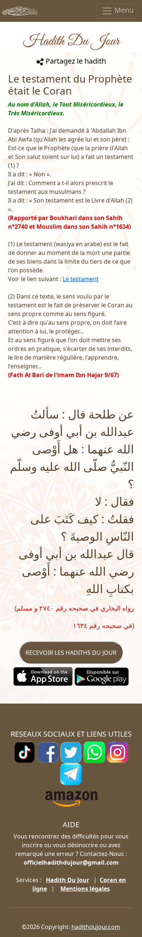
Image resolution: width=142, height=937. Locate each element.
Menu (123, 10)
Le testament (81, 279)
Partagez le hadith (75, 61)
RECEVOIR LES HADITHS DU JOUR (71, 653)
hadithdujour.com (95, 927)
